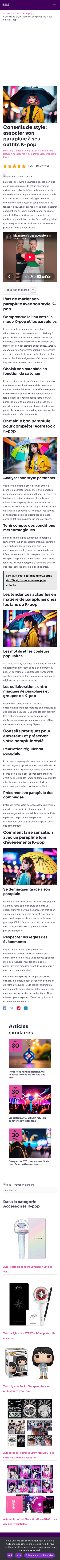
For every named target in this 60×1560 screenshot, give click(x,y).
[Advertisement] (30, 55)
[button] (18, 176)
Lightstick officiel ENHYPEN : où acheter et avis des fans (27, 1119)
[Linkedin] (26, 1008)
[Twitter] (11, 1008)
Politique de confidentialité (39, 1555)
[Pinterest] (18, 1008)
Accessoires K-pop (22, 153)
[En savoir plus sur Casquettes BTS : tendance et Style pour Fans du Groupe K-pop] (30, 1142)
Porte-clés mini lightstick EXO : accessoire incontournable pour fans (27, 1074)
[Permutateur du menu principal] (54, 5)
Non (18, 1555)
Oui (10, 1555)
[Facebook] (4, 1008)
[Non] (56, 1548)
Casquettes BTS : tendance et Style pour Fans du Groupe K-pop (29, 1163)
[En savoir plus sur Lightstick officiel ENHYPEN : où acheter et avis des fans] (30, 1099)
